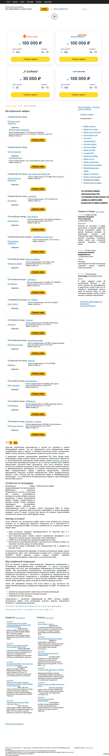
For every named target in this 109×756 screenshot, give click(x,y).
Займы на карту (89, 126)
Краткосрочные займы (92, 165)
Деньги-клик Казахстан (19, 130)
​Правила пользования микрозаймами (46, 700)
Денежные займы (90, 156)
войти (44, 9)
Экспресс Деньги (33, 421)
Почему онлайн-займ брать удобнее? (51, 670)
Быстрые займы (90, 144)
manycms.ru (89, 748)
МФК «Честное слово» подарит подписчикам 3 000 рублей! (17, 646)
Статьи (22, 1)
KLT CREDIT (33, 300)
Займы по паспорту (91, 174)
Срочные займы (89, 147)
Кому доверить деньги (46, 624)
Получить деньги (30, 59)
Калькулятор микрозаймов (94, 203)
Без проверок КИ (90, 135)
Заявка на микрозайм (91, 200)
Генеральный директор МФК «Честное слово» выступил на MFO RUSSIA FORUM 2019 (19, 625)
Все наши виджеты (88, 306)
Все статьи (49, 618)
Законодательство (90, 194)
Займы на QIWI (89, 150)
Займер (80, 259)
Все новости (20, 618)
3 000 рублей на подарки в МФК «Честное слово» (18, 703)
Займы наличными (90, 162)
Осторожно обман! (90, 191)
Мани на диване (33, 259)
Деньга (80, 279)
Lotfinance (31, 279)
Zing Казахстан (15, 158)
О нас (8, 1)
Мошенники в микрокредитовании (50, 639)
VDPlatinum (30, 401)
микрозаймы (27, 748)
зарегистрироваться (60, 9)
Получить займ (38, 140)
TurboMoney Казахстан (43, 237)
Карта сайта (48, 1)
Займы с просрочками (92, 177)
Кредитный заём (35, 340)
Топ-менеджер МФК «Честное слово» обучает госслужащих (20, 664)
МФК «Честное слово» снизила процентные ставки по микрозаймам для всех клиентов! (20, 684)
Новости (15, 1)
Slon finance (32, 217)
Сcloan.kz (32, 196)
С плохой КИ (88, 153)
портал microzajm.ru (60, 566)
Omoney (29, 320)
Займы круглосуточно (92, 132)
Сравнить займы (87, 114)
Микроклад (82, 223)
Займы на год (88, 159)
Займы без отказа (90, 129)
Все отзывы (100, 212)
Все (15, 442)
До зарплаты (31, 381)
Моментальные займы (92, 183)
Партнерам (30, 1)
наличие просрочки (61, 460)
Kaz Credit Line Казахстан (39, 174)
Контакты (39, 1)
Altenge (31, 361)
